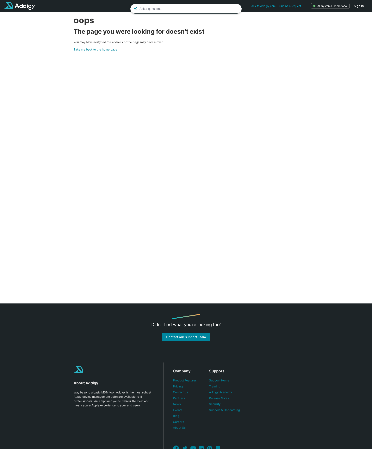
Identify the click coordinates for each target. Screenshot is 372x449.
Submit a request (290, 6)
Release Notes (219, 398)
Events (177, 410)
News (177, 404)
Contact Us (180, 392)
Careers (178, 422)
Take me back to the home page (95, 49)
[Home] (19, 6)
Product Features (185, 380)
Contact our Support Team (186, 337)
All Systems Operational (332, 6)
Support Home (219, 380)
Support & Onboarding (224, 410)
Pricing (178, 386)
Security (214, 404)
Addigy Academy (220, 392)
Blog (176, 416)
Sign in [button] (359, 6)
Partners (179, 398)
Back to (263, 6)
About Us (179, 427)
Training (214, 386)
